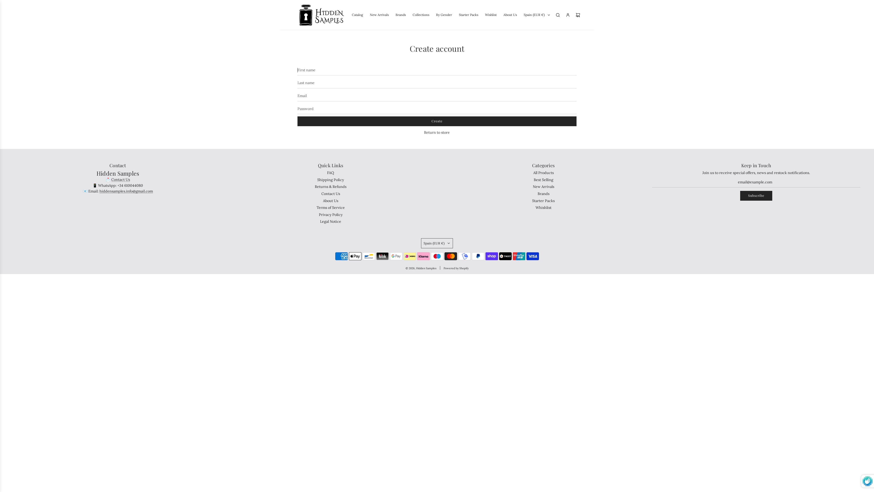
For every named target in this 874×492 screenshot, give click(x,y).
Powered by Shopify (456, 268)
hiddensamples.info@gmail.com (126, 191)
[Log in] (568, 15)
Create (437, 121)
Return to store (437, 132)
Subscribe (756, 195)
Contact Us (120, 179)
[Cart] (578, 15)
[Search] (558, 15)
